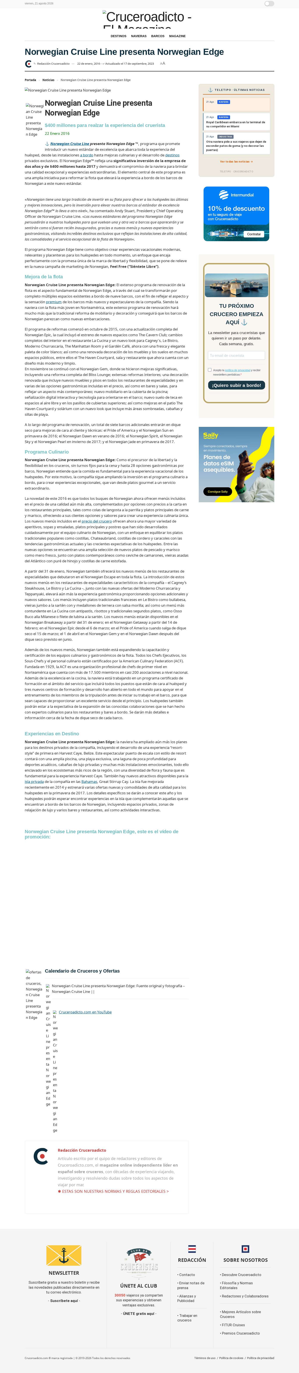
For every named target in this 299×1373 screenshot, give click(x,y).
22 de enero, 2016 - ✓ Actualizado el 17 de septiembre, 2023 (115, 64)
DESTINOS (118, 36)
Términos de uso (205, 1358)
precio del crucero (97, 521)
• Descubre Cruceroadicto (240, 1275)
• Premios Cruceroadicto (240, 1333)
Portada (30, 80)
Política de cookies (231, 1358)
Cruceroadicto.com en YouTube (85, 1012)
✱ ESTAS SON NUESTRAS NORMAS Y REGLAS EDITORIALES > (113, 1191)
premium (54, 301)
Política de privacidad (260, 1358)
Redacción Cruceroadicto (53, 64)
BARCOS (157, 36)
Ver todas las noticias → (236, 161)
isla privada (34, 781)
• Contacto (186, 1275)
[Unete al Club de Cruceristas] (138, 1263)
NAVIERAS (138, 36)
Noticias (48, 80)
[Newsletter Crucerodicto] (64, 1255)
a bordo (86, 155)
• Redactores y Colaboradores (244, 1296)
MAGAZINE (177, 36)
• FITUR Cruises (232, 1325)
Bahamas (89, 781)
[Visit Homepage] (149, 19)
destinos (172, 155)
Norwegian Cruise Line (69, 143)
